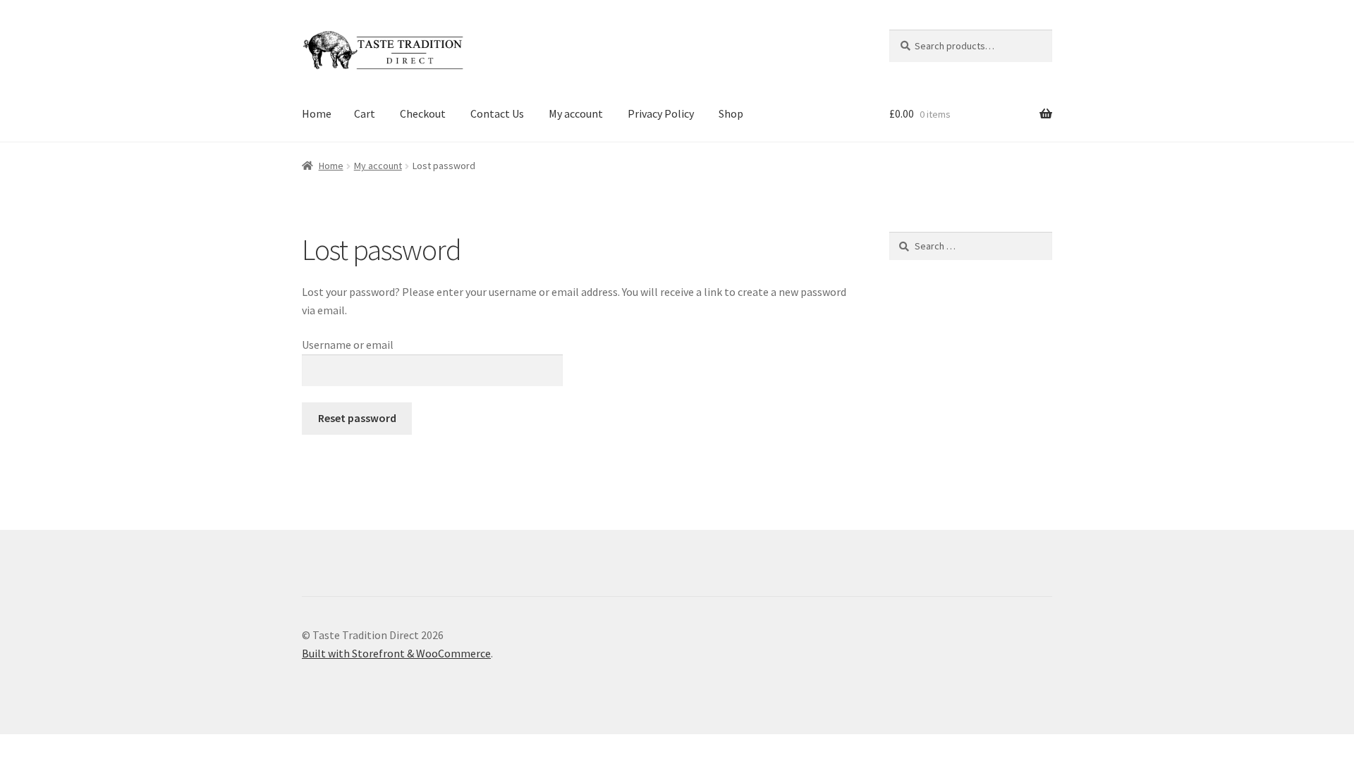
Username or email (348, 345)
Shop (731, 113)
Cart (364, 113)
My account (576, 113)
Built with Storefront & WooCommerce (396, 653)
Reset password (357, 418)
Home (316, 113)
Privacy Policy (661, 113)
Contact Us (497, 113)
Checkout (423, 113)
